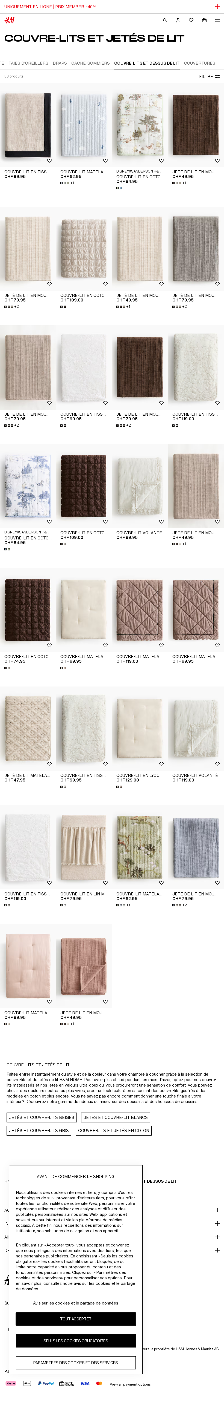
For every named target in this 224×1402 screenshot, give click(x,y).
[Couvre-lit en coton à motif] (140, 125)
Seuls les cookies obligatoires (75, 1340)
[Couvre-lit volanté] (140, 486)
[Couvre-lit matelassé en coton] (84, 125)
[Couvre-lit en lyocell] (140, 728)
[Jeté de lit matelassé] (28, 728)
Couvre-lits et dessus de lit (144, 1181)
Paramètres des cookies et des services (75, 1362)
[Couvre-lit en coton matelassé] (84, 249)
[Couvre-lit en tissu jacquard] (84, 367)
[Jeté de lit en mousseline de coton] (196, 125)
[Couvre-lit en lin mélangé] (84, 847)
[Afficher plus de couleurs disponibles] (119, 188)
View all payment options (130, 1384)
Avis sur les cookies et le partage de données (75, 1303)
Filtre (206, 76)
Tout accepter (75, 1319)
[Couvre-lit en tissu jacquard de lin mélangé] (28, 125)
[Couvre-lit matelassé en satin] (84, 610)
